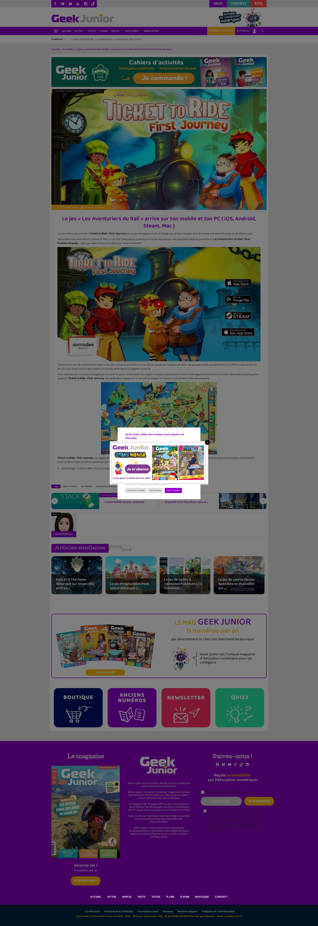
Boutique (202, 897)
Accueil (96, 897)
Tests (141, 897)
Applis (126, 897)
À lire (170, 897)
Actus (111, 897)
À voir (184, 897)
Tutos (155, 897)
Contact (221, 897)
